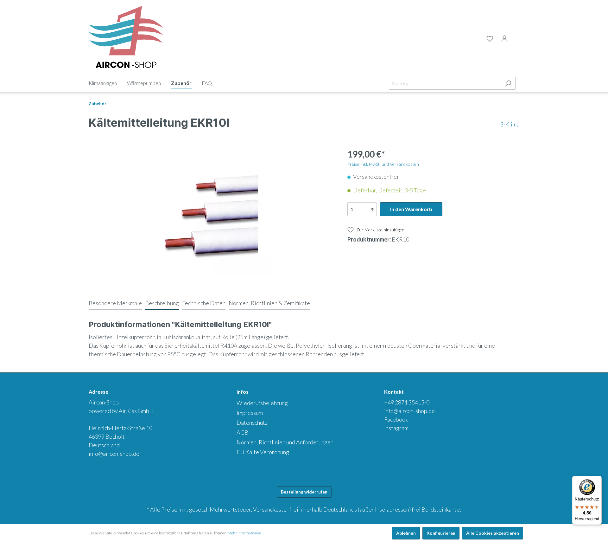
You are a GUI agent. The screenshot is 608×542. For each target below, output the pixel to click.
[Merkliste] (490, 39)
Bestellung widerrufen (304, 491)
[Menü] (598, 479)
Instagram (396, 427)
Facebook (396, 419)
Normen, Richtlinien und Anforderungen (285, 442)
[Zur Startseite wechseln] (126, 37)
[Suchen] (508, 83)
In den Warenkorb (411, 209)
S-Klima (510, 124)
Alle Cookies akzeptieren (492, 533)
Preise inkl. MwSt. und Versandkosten (383, 164)
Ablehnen (406, 533)
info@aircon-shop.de (114, 453)
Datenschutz (252, 422)
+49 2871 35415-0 (406, 402)
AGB (242, 432)
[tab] (115, 303)
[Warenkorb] (515, 37)
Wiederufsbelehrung (262, 402)
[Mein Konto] (504, 39)
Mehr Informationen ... (246, 533)
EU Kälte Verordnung (263, 451)
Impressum (250, 412)
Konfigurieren (441, 533)
